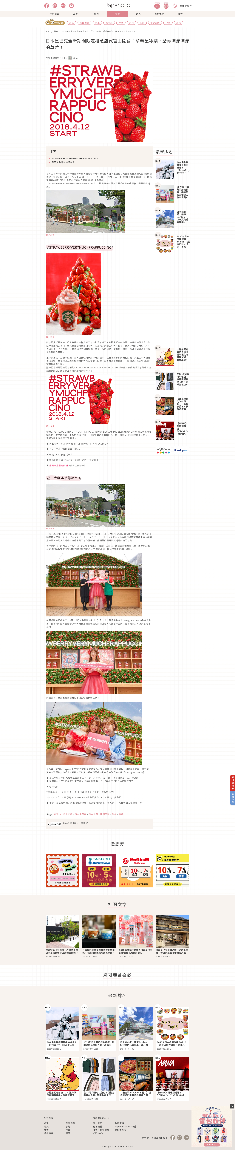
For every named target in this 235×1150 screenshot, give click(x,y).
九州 (131, 22)
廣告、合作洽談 (101, 1129)
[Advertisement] (174, 105)
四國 (142, 22)
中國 (168, 22)
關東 (97, 22)
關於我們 (97, 1123)
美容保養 (54, 14)
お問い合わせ (100, 1133)
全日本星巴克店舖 (58, 465)
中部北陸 (155, 22)
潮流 (75, 14)
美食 (117, 14)
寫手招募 (97, 1126)
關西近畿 (84, 22)
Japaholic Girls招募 (125, 1126)
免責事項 (119, 1123)
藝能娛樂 (159, 14)
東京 (71, 22)
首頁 (48, 31)
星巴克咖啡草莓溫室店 (63, 162)
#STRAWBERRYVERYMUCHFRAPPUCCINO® (75, 158)
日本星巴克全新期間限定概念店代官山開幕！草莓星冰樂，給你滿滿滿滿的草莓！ (99, 31)
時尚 (138, 14)
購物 (180, 14)
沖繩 (121, 22)
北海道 (109, 22)
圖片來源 (50, 234)
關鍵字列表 (120, 1129)
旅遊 (96, 14)
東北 (178, 22)
